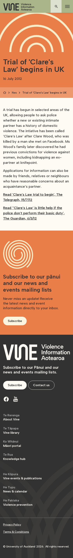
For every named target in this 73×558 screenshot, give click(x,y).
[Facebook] (6, 399)
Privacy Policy (12, 524)
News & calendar (15, 489)
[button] (66, 6)
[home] (18, 7)
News (14, 92)
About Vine (11, 417)
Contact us (41, 385)
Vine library (11, 430)
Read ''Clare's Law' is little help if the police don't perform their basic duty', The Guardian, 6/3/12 (34, 213)
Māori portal (12, 444)
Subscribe (15, 321)
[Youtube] (15, 399)
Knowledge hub (14, 457)
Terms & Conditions (16, 532)
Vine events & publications (22, 476)
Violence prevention (18, 503)
